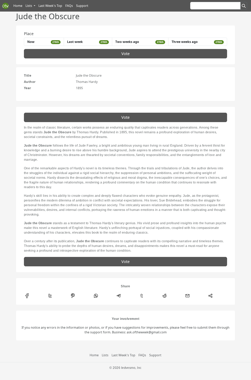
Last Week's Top (50, 6)
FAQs (69, 6)
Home (17, 6)
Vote (125, 53)
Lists (105, 355)
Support (82, 6)
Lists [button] (29, 6)
